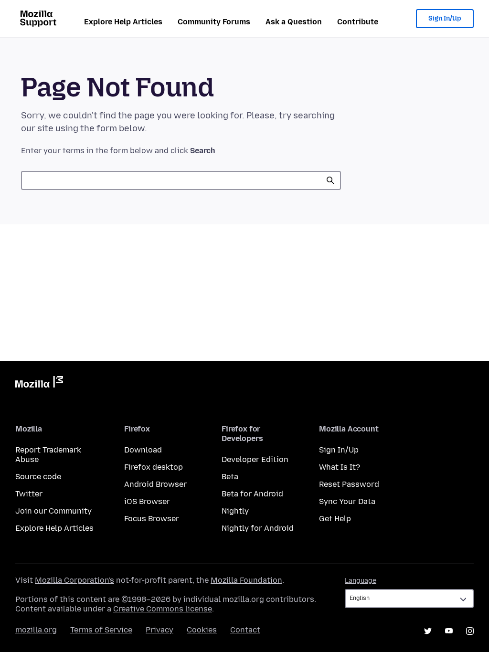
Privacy (159, 629)
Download (143, 449)
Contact (245, 629)
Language (360, 581)
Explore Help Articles (123, 21)
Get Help (335, 518)
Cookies (202, 629)
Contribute (357, 21)
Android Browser (155, 484)
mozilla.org (36, 629)
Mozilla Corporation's (74, 580)
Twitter (29, 493)
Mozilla (39, 383)
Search (330, 180)
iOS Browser (147, 501)
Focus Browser (151, 518)
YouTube (449, 631)
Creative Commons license (162, 608)
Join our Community (53, 510)
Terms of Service (101, 629)
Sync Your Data (347, 501)
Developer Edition (255, 459)
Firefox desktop (153, 467)
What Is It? (339, 467)
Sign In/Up (444, 18)
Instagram (470, 631)
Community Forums (214, 21)
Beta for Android (252, 493)
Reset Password (349, 484)
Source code (38, 476)
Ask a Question (294, 21)
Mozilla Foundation (246, 580)
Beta (230, 476)
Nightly (235, 510)
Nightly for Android (258, 528)
